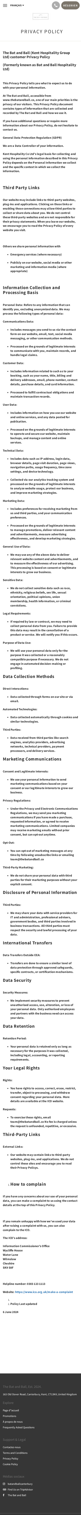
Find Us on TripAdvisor (20, 1489)
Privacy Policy (10, 1458)
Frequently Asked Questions (18, 1427)
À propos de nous (13, 1421)
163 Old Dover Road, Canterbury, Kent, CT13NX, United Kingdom (40, 1394)
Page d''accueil (11, 1410)
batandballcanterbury (20, 1484)
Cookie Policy (10, 1464)
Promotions (9, 1416)
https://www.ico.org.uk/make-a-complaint (44, 1292)
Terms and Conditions (15, 1453)
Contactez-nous (12, 1447)
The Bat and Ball (17, 1495)
